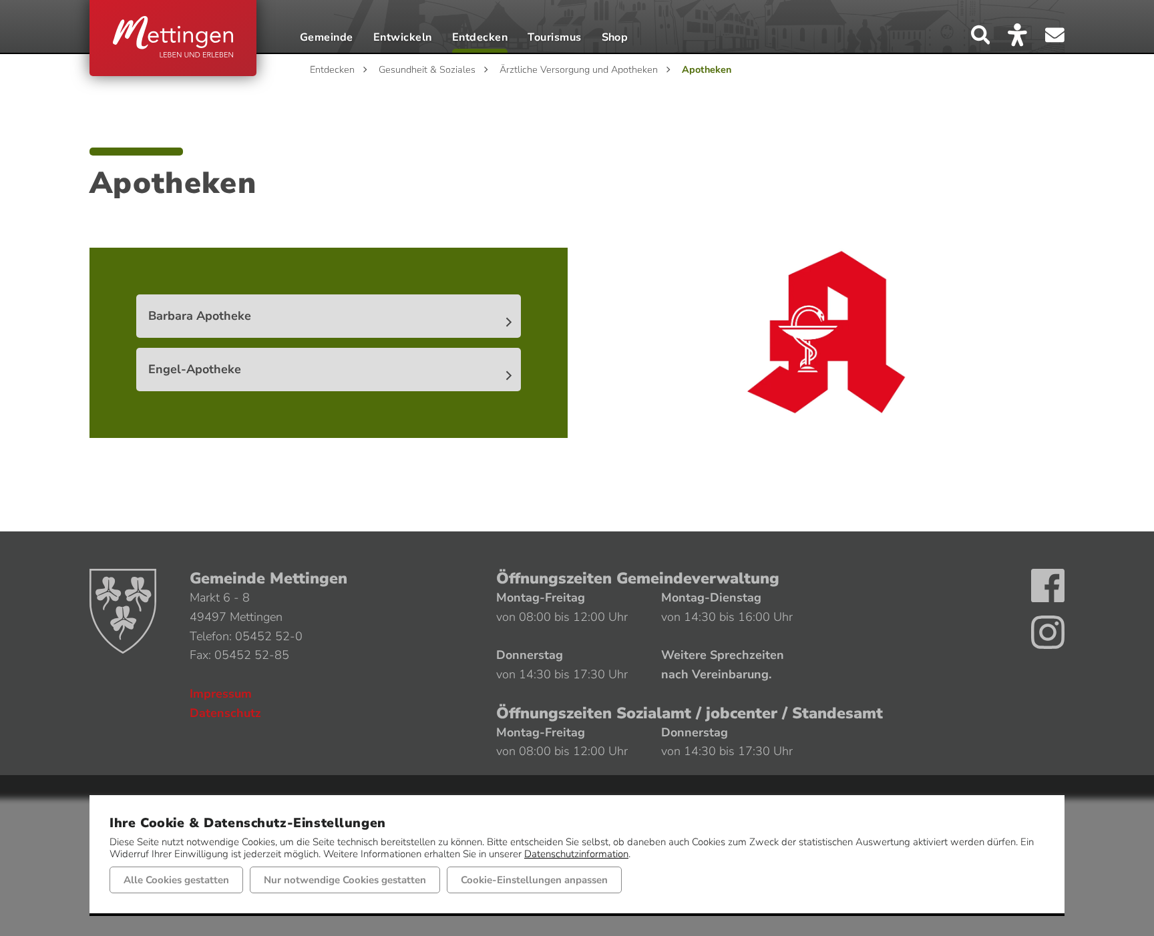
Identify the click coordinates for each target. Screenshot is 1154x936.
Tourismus (554, 38)
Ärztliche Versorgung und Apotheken (579, 69)
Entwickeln (402, 38)
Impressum (221, 694)
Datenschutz (225, 713)
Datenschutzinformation (576, 854)
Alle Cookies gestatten (176, 880)
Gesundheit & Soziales (427, 69)
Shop (615, 38)
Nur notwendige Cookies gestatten (345, 880)
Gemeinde (326, 38)
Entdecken (480, 38)
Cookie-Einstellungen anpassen (534, 880)
